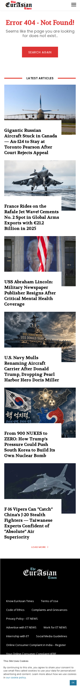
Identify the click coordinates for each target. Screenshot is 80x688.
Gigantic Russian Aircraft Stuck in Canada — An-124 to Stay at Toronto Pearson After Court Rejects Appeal (30, 141)
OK (73, 682)
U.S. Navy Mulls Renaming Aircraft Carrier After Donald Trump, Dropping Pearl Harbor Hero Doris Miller (31, 369)
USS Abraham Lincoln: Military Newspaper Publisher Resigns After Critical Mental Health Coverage (30, 293)
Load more (38, 547)
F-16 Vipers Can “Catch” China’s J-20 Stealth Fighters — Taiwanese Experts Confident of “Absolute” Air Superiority (28, 523)
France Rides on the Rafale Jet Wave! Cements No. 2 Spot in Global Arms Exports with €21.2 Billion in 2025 (31, 217)
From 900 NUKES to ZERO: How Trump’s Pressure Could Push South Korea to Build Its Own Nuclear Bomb (29, 444)
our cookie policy (16, 677)
